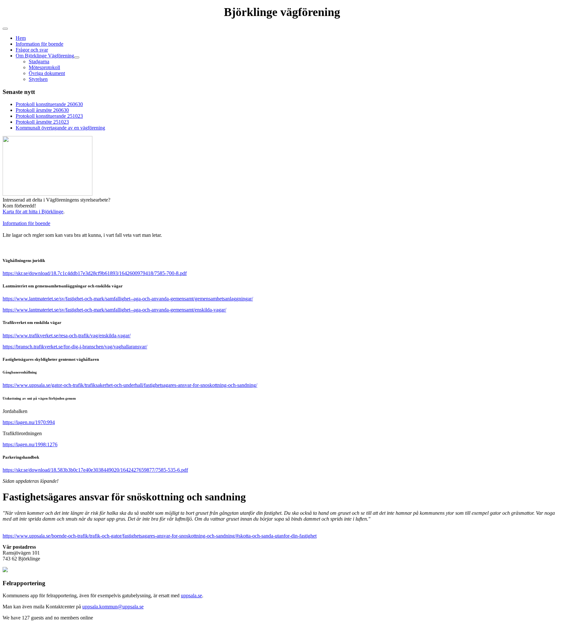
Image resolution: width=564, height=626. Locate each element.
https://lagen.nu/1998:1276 (30, 444)
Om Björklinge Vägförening (45, 55)
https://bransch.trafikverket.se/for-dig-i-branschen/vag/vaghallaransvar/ (75, 346)
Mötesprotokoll (44, 67)
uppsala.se (191, 595)
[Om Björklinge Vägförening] (76, 57)
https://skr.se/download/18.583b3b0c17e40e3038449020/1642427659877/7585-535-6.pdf (95, 470)
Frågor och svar (32, 50)
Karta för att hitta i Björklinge (33, 211)
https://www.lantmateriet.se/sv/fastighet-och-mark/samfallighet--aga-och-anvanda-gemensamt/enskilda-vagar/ (114, 310)
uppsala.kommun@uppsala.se (113, 606)
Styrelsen (38, 79)
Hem (21, 38)
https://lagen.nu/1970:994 (29, 422)
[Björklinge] (5, 570)
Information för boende (39, 44)
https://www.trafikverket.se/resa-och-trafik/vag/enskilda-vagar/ (67, 335)
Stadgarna (39, 61)
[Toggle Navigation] (5, 29)
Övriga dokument (47, 73)
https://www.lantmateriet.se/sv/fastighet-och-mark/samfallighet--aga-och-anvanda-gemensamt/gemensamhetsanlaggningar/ (128, 298)
